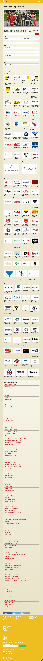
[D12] (17, 319)
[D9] (35, 77)
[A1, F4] (25, 124)
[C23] (26, 182)
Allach (4, 617)
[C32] (26, 350)
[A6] (16, 307)
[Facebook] (19, 642)
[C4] (21, 372)
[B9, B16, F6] (26, 361)
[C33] (29, 169)
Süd (16, 619)
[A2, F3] (8, 221)
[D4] (35, 329)
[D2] (9, 372)
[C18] (8, 191)
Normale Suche (6, 66)
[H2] (26, 155)
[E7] (26, 287)
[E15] (7, 339)
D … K (8, 71)
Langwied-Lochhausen (7, 625)
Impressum (9, 642)
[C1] (26, 191)
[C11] (35, 102)
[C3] (35, 361)
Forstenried (5, 620)
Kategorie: (6, 45)
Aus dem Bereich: (7, 41)
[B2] (17, 182)
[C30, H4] (17, 191)
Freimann (5, 621)
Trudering (5, 637)
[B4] (35, 89)
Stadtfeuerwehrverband (33, 616)
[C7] (11, 169)
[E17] (8, 77)
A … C (5, 71)
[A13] (26, 240)
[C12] (17, 201)
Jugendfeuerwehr (19, 616)
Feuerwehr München (32, 617)
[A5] (9, 273)
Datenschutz (14, 642)
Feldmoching (5, 619)
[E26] (17, 221)
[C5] (33, 273)
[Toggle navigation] (38, 1)
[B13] (26, 221)
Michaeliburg (5, 627)
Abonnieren (23, 646)
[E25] (35, 212)
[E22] (21, 273)
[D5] (35, 230)
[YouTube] (21, 642)
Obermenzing (5, 630)
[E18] (17, 253)
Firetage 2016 (31, 618)
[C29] (35, 253)
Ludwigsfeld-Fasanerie (7, 626)
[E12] (35, 154)
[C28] (8, 155)
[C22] (35, 297)
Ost (16, 618)
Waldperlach (5, 638)
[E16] (17, 350)
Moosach (5, 628)
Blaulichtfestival (32, 619)
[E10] (17, 144)
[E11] (26, 144)
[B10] (34, 124)
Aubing (4, 618)
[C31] (35, 240)
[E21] (26, 89)
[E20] (17, 297)
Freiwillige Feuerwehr (7, 616)
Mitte (17, 621)
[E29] (35, 263)
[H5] (8, 240)
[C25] (8, 319)
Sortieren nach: (6, 50)
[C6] (8, 182)
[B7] (17, 89)
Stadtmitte (5, 636)
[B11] (8, 288)
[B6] (8, 212)
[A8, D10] (8, 89)
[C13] (17, 230)
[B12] (35, 319)
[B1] (35, 287)
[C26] (34, 308)
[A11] (8, 350)
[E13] (8, 263)
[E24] (26, 329)
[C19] (26, 339)
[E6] (8, 230)
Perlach (4, 631)
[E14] (8, 297)
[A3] (26, 212)
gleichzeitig (6, 57)
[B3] (26, 201)
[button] (7, 613)
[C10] (18, 287)
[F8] (26, 297)
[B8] (26, 102)
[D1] (17, 112)
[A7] (35, 134)
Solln (4, 635)
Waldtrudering (6, 639)
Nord (17, 617)
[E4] (35, 350)
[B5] (35, 182)
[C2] (17, 240)
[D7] (17, 134)
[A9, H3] (26, 77)
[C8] (8, 253)
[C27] (26, 230)
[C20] (35, 191)
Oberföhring (5, 629)
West (17, 620)
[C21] (8, 201)
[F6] (7, 124)
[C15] (26, 319)
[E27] (35, 221)
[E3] (17, 340)
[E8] (26, 263)
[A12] (17, 361)
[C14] (26, 253)
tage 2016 (8, 1)
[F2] (17, 212)
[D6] (17, 263)
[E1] (26, 134)
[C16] (8, 361)
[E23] (17, 329)
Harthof (4, 624)
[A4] (35, 201)
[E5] (8, 330)
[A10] (26, 112)
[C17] (8, 144)
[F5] (25, 307)
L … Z (11, 71)
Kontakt (5, 642)
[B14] (17, 102)
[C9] (8, 134)
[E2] (17, 77)
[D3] (16, 124)
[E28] (8, 102)
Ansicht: (5, 62)
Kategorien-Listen (19, 31)
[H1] (17, 154)
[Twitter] (22, 642)
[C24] (35, 339)
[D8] (8, 112)
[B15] (35, 144)
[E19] (7, 307)
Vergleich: (6, 36)
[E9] (33, 372)
